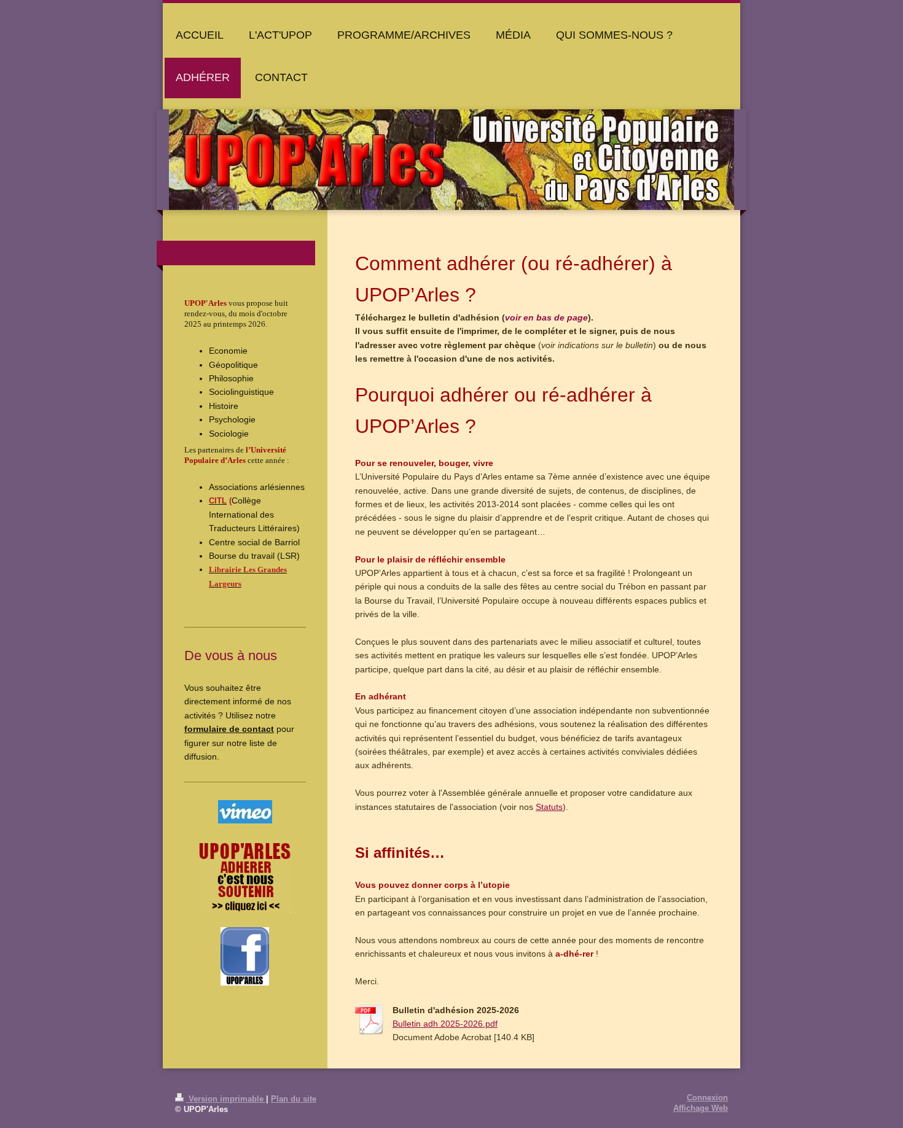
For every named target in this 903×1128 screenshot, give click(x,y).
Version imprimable (226, 1099)
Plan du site (293, 1099)
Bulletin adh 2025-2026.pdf (445, 1024)
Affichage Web (700, 1108)
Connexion (707, 1098)
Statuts (549, 807)
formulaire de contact (229, 729)
